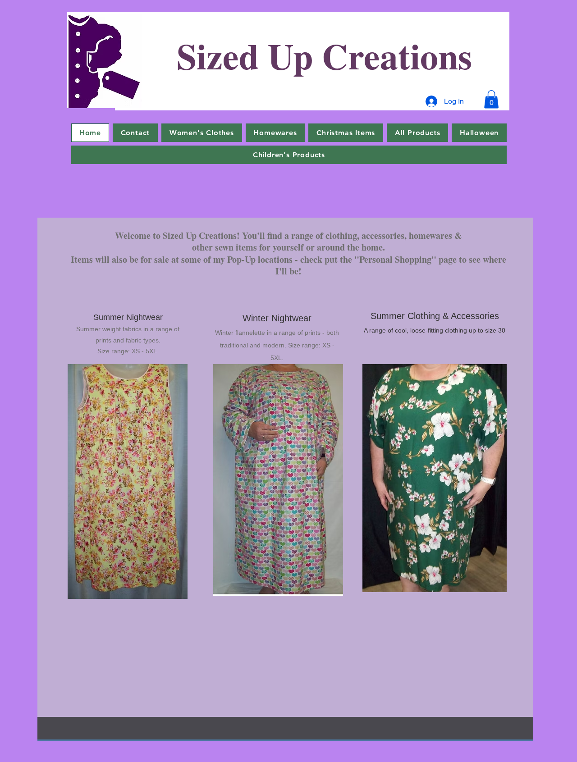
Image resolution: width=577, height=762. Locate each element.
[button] (491, 99)
